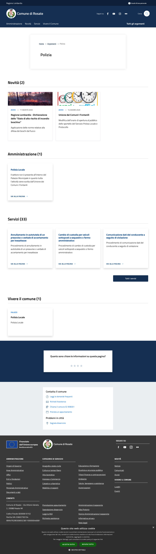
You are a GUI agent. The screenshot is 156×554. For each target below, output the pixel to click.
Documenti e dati (13, 492)
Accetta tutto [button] (68, 544)
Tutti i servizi (130, 278)
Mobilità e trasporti (50, 487)
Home (41, 43)
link (101, 539)
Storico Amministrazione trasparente (93, 513)
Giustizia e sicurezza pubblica (90, 470)
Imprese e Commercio (51, 479)
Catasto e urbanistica (51, 483)
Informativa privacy (86, 518)
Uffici (8, 474)
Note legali (82, 522)
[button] (78, 550)
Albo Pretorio (83, 509)
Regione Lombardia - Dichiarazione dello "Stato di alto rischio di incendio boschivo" (30, 118)
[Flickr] (125, 13)
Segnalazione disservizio (52, 509)
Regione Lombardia (14, 3)
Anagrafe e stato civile (51, 465)
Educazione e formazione (88, 465)
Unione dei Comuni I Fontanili (74, 115)
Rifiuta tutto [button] (88, 544)
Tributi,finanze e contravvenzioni (92, 474)
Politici (9, 483)
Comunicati (119, 470)
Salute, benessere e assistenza (91, 483)
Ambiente (82, 479)
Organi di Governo (13, 465)
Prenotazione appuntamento (54, 505)
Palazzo (14, 312)
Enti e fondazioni (13, 479)
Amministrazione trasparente (90, 505)
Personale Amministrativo (17, 487)
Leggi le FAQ (47, 513)
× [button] (153, 527)
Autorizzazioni (84, 487)
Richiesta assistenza (50, 518)
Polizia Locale (18, 317)
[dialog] (78, 539)
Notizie (117, 465)
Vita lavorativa (48, 474)
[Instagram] (119, 13)
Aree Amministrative (15, 470)
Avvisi (13, 110)
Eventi (117, 491)
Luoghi (117, 486)
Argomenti (51, 43)
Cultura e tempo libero (51, 470)
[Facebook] (106, 13)
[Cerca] (147, 13)
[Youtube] (112, 13)
